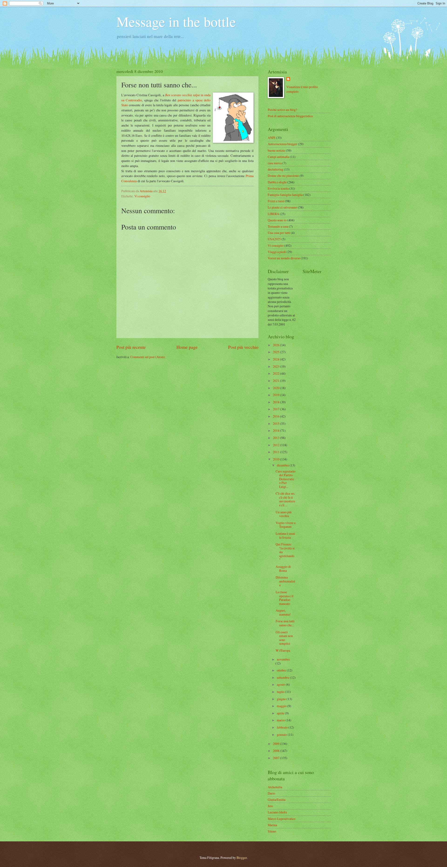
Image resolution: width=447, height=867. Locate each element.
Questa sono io (277, 220)
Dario (271, 793)
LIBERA (273, 214)
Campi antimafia (278, 156)
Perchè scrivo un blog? (282, 109)
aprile (281, 713)
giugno (282, 699)
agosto (281, 684)
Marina (272, 825)
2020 (276, 388)
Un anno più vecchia (283, 514)
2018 (276, 402)
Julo (270, 806)
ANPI (271, 137)
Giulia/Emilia (276, 799)
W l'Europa (283, 650)
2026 (276, 345)
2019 (276, 395)
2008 (276, 750)
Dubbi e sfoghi (277, 182)
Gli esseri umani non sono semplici (284, 638)
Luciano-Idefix (277, 812)
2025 (276, 352)
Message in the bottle (176, 21)
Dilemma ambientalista (285, 581)
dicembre (283, 465)
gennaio (282, 734)
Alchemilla (275, 787)
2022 (276, 373)
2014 (276, 430)
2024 (276, 359)
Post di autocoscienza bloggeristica (290, 116)
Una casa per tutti (279, 232)
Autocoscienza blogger (282, 144)
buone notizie (276, 150)
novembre (283, 659)
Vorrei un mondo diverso (284, 258)
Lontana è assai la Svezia (285, 535)
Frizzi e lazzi (276, 201)
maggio (282, 706)
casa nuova (275, 163)
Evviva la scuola (278, 188)
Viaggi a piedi (277, 252)
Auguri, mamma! (283, 612)
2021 (276, 380)
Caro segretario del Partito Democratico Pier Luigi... (285, 479)
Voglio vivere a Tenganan (285, 525)
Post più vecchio (243, 347)
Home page (187, 347)
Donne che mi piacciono (283, 175)
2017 (276, 409)
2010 (276, 459)
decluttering (275, 169)
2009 (276, 743)
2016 (276, 416)
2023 (276, 366)
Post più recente (131, 347)
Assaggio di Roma (283, 568)
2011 (276, 452)
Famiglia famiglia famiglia (285, 194)
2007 (276, 758)
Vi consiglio (142, 196)
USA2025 (274, 239)
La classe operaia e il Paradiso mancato (284, 598)
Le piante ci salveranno (282, 207)
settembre (283, 677)
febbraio (282, 727)
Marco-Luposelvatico (281, 818)
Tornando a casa (278, 226)
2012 (276, 445)
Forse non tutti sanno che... (285, 623)
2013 (276, 437)
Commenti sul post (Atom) (147, 357)
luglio (281, 691)
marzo (281, 720)
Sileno (272, 831)
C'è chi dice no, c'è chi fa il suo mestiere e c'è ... (285, 499)
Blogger (242, 857)
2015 (276, 423)
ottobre (282, 670)
